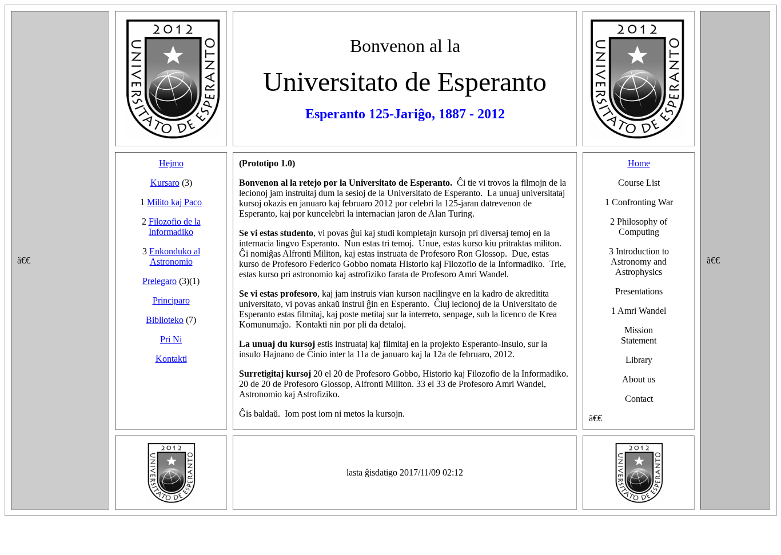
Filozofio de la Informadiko (175, 227)
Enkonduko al (174, 251)
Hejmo (171, 163)
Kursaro (165, 182)
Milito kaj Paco (174, 202)
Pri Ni (171, 339)
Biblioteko (165, 320)
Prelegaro (159, 281)
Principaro (171, 300)
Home (639, 163)
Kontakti (171, 359)
